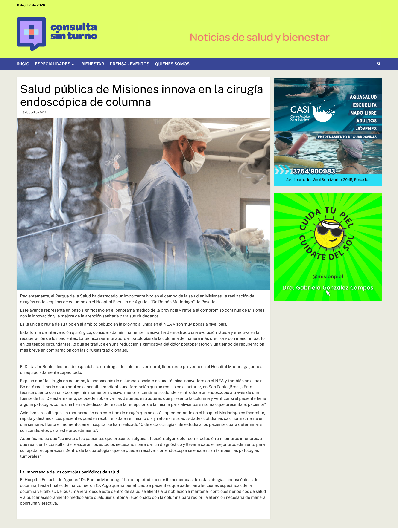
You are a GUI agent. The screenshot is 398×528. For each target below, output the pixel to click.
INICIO (23, 63)
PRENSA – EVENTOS (129, 63)
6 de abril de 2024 (34, 112)
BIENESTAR (92, 63)
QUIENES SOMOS (172, 63)
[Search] (379, 64)
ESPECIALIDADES (52, 63)
